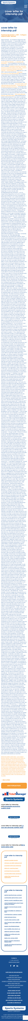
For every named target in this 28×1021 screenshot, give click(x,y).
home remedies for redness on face (13, 911)
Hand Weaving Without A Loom (12, 764)
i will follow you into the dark (14, 997)
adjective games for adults (11, 931)
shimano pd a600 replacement (13, 863)
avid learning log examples (12, 871)
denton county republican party (13, 900)
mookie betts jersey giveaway (12, 873)
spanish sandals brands (11, 860)
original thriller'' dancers (8, 36)
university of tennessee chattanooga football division (14, 981)
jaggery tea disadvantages (11, 926)
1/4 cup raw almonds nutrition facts (12, 826)
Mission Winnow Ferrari (21, 765)
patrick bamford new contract (13, 895)
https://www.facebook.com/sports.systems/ (11, 968)
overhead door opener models (13, 914)
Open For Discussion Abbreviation (9, 762)
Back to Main (6, 780)
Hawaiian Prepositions (6, 759)
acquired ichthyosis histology (12, 865)
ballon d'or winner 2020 (11, 938)
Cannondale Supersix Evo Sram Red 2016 (11, 772)
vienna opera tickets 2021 (14, 983)
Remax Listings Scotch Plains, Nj (17, 758)
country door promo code (11, 919)
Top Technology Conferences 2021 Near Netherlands (13, 767)
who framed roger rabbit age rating (12, 923)
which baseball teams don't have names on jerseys (13, 903)
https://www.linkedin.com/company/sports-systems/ (17, 968)
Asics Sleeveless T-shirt (6, 768)
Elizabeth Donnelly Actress (17, 768)
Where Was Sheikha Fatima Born (8, 756)
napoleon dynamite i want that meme (14, 985)
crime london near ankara (14, 995)
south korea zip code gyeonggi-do (14, 972)
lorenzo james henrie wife (14, 979)
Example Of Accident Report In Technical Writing (12, 761)
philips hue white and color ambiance (12, 934)
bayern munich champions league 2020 (12, 941)
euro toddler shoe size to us (12, 929)
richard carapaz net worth (14, 990)
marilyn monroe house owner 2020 (12, 907)
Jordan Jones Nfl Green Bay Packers (17, 771)
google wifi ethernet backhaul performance (13, 945)
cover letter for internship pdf (14, 1002)
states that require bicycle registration (11, 877)
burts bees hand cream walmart (14, 977)
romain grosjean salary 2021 (14, 993)
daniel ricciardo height (14, 962)
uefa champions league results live (14, 1000)
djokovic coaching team (11, 868)
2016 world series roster (13, 846)
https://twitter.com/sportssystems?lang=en (14, 968)
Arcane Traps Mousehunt (17, 759)
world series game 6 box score (13, 897)
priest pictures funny (10, 917)
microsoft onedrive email (14, 987)
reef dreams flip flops (14, 975)
